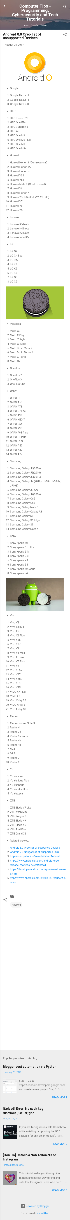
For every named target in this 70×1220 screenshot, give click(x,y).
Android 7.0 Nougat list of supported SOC (34, 852)
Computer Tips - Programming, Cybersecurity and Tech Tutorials (35, 13)
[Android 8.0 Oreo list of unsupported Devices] (35, 67)
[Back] (5, 6)
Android (16, 904)
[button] (65, 35)
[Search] (65, 7)
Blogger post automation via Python (29, 1066)
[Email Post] (12, 897)
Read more (59, 1097)
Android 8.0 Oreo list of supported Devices (35, 847)
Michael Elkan (43, 1213)
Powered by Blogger (37, 1206)
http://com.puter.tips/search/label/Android (35, 856)
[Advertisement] (35, 1019)
